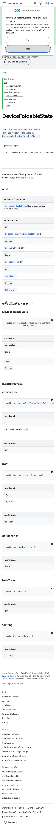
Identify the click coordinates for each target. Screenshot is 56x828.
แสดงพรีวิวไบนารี (9, 709)
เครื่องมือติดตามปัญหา (11, 798)
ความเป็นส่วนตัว (10, 812)
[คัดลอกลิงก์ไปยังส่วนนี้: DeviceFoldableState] (30, 312)
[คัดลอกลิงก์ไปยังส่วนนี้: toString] (15, 625)
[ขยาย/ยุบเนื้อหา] (13, 79)
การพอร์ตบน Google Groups (14, 760)
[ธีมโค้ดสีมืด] (52, 320)
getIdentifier (12, 262)
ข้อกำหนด (6, 701)
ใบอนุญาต (40, 808)
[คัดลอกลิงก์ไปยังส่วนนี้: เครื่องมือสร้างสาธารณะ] (35, 303)
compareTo (10, 234)
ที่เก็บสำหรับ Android (11, 696)
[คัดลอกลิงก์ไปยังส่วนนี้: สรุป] (10, 189)
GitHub (5, 723)
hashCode (10, 276)
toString (9, 290)
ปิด (28, 40)
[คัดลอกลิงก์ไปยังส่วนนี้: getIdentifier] (21, 536)
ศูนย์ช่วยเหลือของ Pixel (11, 776)
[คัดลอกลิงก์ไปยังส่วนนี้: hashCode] (17, 580)
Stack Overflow (8, 793)
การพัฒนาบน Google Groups (14, 756)
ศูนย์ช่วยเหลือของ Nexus (12, 780)
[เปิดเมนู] (4, 3)
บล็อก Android (8, 743)
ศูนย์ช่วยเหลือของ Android (12, 772)
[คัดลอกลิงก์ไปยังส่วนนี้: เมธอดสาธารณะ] (26, 384)
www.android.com (10, 785)
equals (8, 248)
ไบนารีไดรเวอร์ (7, 718)
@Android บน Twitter (11, 734)
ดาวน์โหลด (6, 705)
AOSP (4, 73)
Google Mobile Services (12, 789)
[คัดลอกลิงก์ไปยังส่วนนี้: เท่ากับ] (12, 464)
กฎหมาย (29, 808)
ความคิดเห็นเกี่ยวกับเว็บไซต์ (30, 812)
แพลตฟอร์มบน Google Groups (15, 751)
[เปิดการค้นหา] (35, 3)
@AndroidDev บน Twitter (13, 738)
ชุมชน (21, 808)
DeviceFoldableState (26, 136)
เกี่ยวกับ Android (9, 808)
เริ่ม (28, 49)
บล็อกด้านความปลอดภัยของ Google (16, 747)
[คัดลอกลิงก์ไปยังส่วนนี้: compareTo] (19, 392)
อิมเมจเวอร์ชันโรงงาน (10, 714)
